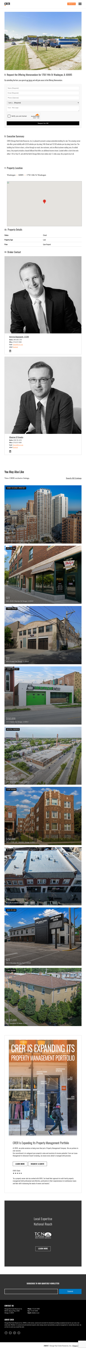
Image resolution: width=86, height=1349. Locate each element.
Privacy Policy (77, 1345)
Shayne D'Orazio (16, 437)
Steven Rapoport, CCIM (19, 337)
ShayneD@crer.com (18, 445)
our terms (29, 80)
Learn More (20, 1164)
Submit (70, 1291)
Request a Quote (37, 1164)
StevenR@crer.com (18, 344)
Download (15, 347)
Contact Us (71, 4)
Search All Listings (74, 478)
